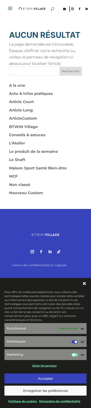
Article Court (21, 102)
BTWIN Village (23, 127)
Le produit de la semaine (33, 151)
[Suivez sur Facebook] (79, 8)
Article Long (21, 110)
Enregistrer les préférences (45, 391)
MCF (13, 176)
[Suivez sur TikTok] (58, 251)
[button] (84, 283)
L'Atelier (17, 143)
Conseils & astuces (27, 135)
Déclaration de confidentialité (59, 401)
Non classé (19, 184)
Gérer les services (44, 365)
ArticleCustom (23, 118)
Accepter (45, 378)
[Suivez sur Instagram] (72, 8)
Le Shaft (17, 159)
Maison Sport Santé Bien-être (38, 168)
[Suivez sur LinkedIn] (86, 8)
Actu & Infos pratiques (31, 93)
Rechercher (71, 71)
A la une (17, 85)
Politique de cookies (22, 401)
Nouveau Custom (26, 193)
